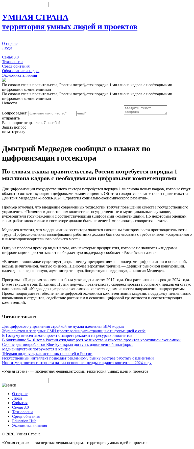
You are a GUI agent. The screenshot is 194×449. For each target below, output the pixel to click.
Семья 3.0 (10, 57)
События (9, 52)
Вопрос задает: (15, 113)
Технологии (12, 61)
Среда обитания (16, 66)
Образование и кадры (20, 71)
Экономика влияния (19, 75)
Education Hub (24, 421)
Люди (7, 48)
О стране (9, 43)
